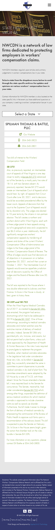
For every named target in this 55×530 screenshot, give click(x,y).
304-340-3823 (29, 140)
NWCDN (27, 5)
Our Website (29, 134)
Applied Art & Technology (39, 524)
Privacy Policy (26, 520)
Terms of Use (15, 520)
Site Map (6, 520)
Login (34, 520)
